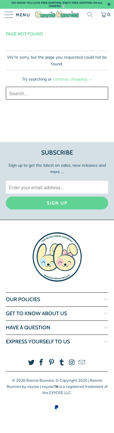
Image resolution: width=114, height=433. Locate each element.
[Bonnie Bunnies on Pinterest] (51, 362)
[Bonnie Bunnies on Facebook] (41, 362)
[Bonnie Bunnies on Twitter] (31, 362)
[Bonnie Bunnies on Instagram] (72, 362)
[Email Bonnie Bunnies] (82, 362)
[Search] (92, 14)
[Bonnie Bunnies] (57, 15)
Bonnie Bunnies (40, 380)
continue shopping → (72, 79)
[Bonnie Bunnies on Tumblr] (62, 362)
